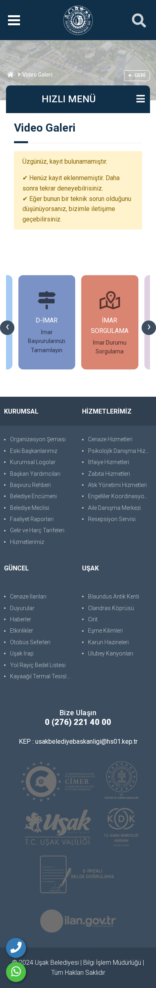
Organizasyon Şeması (38, 439)
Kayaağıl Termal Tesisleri (41, 676)
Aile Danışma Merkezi (114, 508)
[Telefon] (16, 948)
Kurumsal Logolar (33, 462)
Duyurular (22, 608)
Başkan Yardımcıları (35, 474)
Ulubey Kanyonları (110, 653)
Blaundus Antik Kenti (113, 596)
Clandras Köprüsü (111, 608)
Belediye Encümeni (33, 496)
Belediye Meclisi (29, 508)
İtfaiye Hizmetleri (108, 462)
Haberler (20, 619)
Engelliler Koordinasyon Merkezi (120, 496)
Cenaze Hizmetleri (110, 439)
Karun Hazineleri (108, 642)
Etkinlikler (21, 630)
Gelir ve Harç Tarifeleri (37, 530)
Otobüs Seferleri (30, 642)
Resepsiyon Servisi (112, 519)
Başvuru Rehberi (30, 485)
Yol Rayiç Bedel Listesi (38, 665)
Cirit (93, 619)
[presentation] (7, 328)
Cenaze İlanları (28, 596)
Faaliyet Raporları (32, 519)
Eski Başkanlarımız (33, 451)
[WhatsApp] (16, 972)
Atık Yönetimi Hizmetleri (117, 485)
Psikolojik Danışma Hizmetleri (120, 451)
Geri (140, 75)
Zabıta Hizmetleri (109, 474)
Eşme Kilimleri (105, 630)
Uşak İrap (22, 653)
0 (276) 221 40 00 (78, 722)
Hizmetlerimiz (27, 542)
